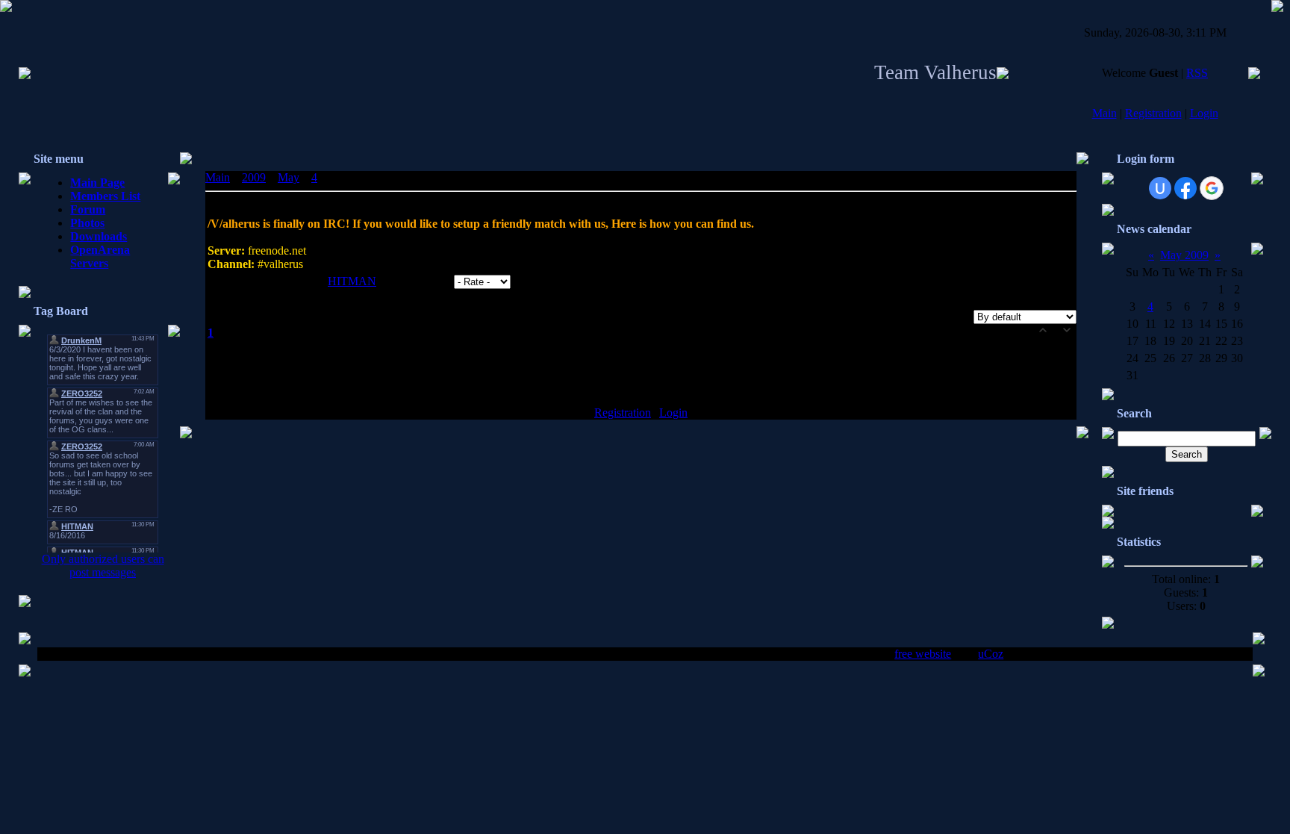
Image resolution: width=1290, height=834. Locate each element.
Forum (87, 209)
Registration (1153, 113)
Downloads (98, 236)
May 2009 (1184, 255)
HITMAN (352, 281)
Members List (105, 196)
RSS (1197, 72)
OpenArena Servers (100, 256)
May (288, 177)
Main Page (97, 182)
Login (1204, 113)
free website (922, 653)
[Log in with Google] (1212, 188)
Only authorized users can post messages (103, 566)
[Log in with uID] (1160, 188)
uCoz (990, 653)
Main (1104, 113)
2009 (254, 177)
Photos (87, 223)
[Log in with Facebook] (1185, 188)
